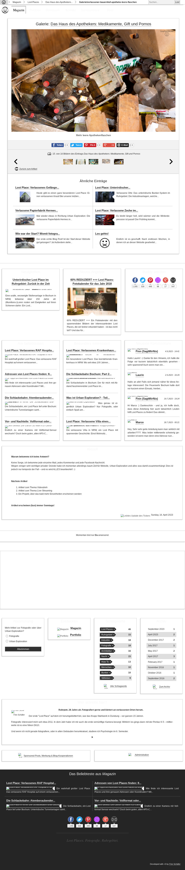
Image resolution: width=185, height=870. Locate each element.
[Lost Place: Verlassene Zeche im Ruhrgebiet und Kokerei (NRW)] (105, 219)
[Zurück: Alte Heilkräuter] (16, 101)
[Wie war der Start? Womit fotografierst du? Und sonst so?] (25, 242)
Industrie (105, 640)
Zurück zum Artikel (28, 169)
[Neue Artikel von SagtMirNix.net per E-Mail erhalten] (173, 280)
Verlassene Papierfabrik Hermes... (36, 210)
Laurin (140, 375)
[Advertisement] (92, 580)
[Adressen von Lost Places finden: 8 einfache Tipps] (29, 379)
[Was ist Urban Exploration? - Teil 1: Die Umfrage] (81, 403)
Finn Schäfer (174, 864)
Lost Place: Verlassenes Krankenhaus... (91, 350)
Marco (140, 422)
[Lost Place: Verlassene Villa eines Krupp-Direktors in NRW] (91, 426)
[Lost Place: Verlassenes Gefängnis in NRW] (25, 196)
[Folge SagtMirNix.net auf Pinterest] (150, 280)
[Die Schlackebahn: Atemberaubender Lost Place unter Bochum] (30, 403)
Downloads (53, 10)
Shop (110, 10)
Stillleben (106, 678)
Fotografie (14, 636)
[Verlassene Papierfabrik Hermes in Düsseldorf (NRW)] (25, 219)
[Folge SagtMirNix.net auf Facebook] (135, 280)
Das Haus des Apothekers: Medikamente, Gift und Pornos (101, 24)
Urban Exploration (18, 641)
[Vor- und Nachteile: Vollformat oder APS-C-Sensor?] (29, 426)
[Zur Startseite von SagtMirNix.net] (5, 12)
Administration (142, 755)
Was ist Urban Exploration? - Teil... (88, 397)
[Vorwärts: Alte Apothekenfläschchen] (170, 101)
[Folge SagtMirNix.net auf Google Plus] (165, 280)
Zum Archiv (164, 686)
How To (105, 662)
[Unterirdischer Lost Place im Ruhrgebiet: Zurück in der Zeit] (30, 290)
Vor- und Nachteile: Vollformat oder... (28, 421)
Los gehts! (102, 233)
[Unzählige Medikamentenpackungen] (68, 162)
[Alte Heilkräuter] (93, 162)
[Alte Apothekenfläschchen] (119, 162)
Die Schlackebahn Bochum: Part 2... (88, 374)
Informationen (90, 10)
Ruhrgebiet (106, 634)
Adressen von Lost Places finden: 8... (28, 374)
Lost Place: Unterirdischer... (112, 187)
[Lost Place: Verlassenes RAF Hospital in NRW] (29, 355)
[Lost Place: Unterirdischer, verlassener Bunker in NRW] (105, 196)
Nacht (104, 656)
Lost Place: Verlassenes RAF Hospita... (29, 350)
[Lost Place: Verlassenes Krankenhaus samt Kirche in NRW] (91, 355)
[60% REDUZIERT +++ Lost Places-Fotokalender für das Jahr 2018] (92, 302)
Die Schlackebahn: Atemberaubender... (29, 397)
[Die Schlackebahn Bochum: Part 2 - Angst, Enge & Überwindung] (91, 379)
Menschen (106, 667)
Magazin (17, 2)
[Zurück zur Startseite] (4, 2)
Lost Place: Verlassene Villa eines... (88, 421)
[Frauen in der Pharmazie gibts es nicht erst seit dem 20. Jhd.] (81, 162)
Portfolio (35, 10)
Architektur (106, 651)
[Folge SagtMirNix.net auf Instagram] (158, 280)
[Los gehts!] (105, 242)
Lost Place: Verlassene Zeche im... (116, 210)
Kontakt (71, 10)
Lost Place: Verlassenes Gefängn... (37, 187)
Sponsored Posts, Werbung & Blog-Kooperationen (48, 756)
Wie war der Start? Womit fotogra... (37, 233)
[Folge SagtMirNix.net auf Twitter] (142, 280)
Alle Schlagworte (118, 686)
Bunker (104, 672)
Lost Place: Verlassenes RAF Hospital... (31, 783)
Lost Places (33, 2)
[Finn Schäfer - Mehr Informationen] (19, 711)
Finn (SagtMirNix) (147, 351)
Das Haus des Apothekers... (59, 2)
